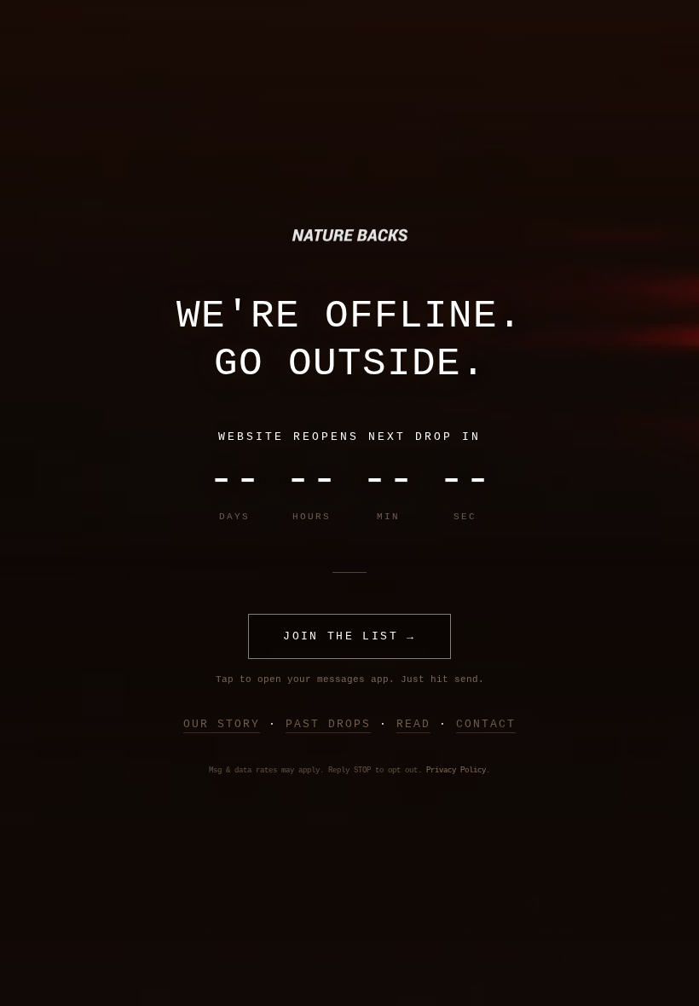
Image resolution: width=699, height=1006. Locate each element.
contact (486, 724)
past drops (328, 724)
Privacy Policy (456, 770)
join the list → (349, 636)
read (413, 724)
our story (221, 724)
